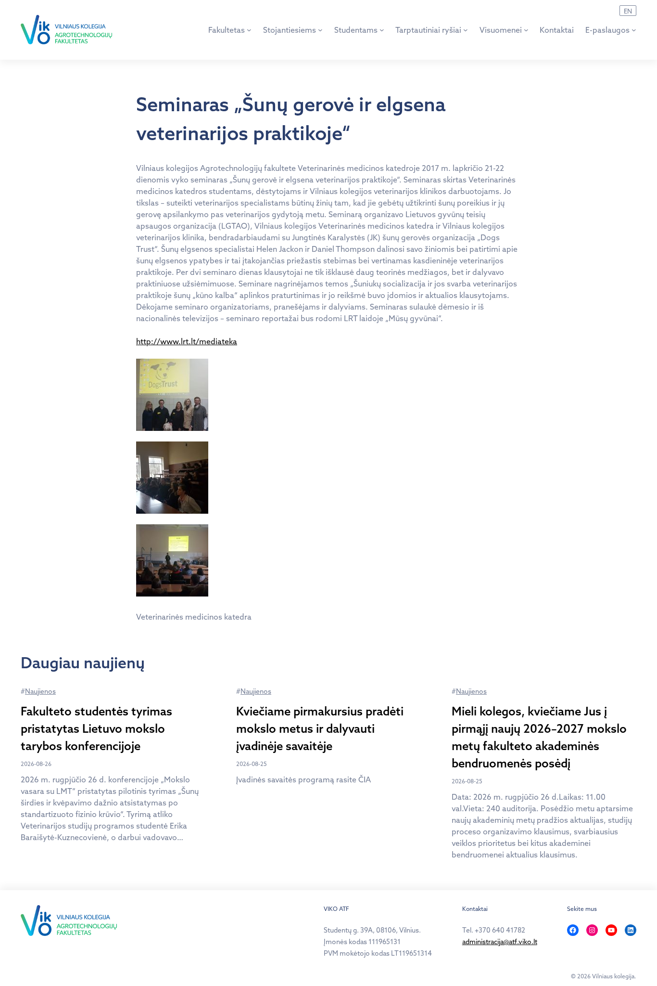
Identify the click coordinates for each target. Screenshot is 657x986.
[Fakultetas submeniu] (249, 29)
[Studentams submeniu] (381, 29)
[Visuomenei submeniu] (526, 29)
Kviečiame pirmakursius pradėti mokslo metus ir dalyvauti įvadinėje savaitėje (320, 728)
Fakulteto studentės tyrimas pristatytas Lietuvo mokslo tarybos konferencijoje (96, 728)
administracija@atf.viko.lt (499, 941)
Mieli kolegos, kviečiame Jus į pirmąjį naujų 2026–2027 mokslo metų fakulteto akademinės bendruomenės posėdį (539, 737)
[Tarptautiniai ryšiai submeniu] (465, 29)
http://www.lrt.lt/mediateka (186, 341)
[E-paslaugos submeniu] (634, 29)
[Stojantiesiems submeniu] (320, 29)
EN (628, 11)
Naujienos (40, 691)
